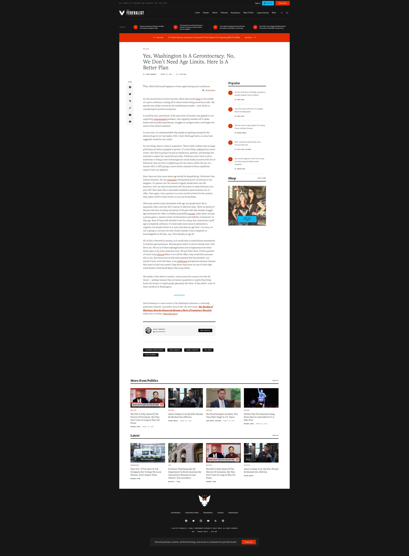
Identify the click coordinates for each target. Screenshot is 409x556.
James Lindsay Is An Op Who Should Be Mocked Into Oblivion (185, 415)
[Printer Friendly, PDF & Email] (130, 121)
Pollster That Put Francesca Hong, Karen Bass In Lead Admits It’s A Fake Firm (259, 417)
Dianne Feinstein (192, 350)
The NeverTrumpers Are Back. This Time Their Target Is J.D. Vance (222, 415)
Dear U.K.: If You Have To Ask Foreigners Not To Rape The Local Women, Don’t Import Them (145, 472)
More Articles (205, 330)
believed (160, 254)
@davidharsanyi (170, 313)
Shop (232, 178)
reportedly (172, 179)
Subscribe (283, 3)
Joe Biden (208, 350)
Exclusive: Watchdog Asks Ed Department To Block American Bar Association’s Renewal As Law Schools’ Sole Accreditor (184, 473)
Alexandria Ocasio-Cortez (154, 350)
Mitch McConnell (150, 355)
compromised (160, 119)
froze (198, 99)
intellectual (182, 261)
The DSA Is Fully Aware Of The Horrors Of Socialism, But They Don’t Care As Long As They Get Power (145, 418)
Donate (269, 3)
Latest (134, 435)
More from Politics (144, 381)
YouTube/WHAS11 (210, 90)
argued (191, 213)
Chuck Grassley (174, 350)
